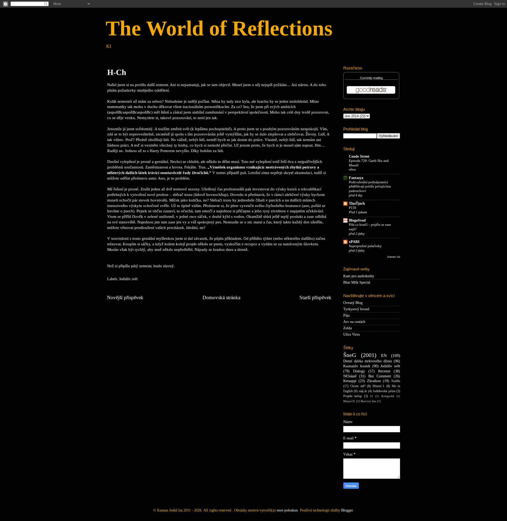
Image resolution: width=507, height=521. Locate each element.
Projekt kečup (352, 396)
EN (384, 355)
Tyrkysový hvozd (356, 309)
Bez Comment (379, 376)
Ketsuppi (349, 381)
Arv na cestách (354, 322)
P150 (352, 208)
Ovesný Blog (353, 303)
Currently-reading (371, 77)
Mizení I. (379, 386)
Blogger (347, 510)
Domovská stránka (221, 297)
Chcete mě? (357, 386)
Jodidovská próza (384, 391)
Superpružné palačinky (365, 246)
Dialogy (359, 371)
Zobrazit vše (393, 256)
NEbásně (349, 376)
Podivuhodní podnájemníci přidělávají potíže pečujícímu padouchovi (370, 186)
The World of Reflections (219, 28)
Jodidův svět (128, 279)
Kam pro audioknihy (358, 276)
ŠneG (349, 355)
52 (371, 396)
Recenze (384, 371)
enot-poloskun (287, 510)
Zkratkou (374, 381)
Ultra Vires (351, 334)
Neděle (395, 381)
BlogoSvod (357, 220)
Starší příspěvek (315, 297)
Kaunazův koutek (356, 366)
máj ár (363, 391)
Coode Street (359, 156)
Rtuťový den (368, 401)
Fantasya (356, 178)
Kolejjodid (387, 396)
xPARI (354, 242)
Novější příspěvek (125, 297)
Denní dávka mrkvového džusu (367, 361)
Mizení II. (349, 401)
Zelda (347, 328)
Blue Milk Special (356, 282)
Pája (346, 315)
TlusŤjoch (357, 203)
